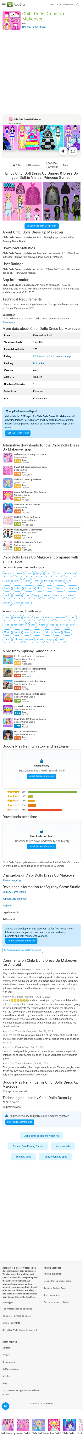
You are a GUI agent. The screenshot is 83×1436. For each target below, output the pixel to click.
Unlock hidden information (41, 776)
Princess (58, 581)
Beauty (7, 603)
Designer (29, 639)
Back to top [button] (75, 1407)
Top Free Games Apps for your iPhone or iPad (21, 1392)
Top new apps (23, 1156)
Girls (68, 581)
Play (27, 603)
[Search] (77, 4)
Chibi (27, 581)
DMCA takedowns (11, 1369)
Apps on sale (63, 1146)
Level (7, 581)
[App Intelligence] (5, 1406)
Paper (72, 625)
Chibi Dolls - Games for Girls (28, 542)
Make (70, 595)
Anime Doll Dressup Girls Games (30, 492)
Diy (72, 617)
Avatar (46, 595)
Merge (39, 573)
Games (17, 581)
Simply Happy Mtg (11, 1323)
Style (36, 617)
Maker (17, 617)
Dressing (29, 588)
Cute (7, 617)
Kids (52, 625)
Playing (50, 639)
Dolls (39, 588)
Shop (48, 573)
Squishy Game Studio (38, 651)
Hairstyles (72, 588)
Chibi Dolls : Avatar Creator (27, 505)
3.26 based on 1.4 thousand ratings (52, 356)
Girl (7, 595)
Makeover (61, 617)
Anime (7, 588)
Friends (61, 639)
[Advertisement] (41, 72)
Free (27, 595)
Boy (7, 639)
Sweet (17, 632)
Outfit (58, 573)
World (27, 617)
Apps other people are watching (41, 1135)
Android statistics (52, 1274)
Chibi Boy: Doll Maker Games (28, 530)
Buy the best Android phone (57, 1302)
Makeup (60, 588)
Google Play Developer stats (57, 1281)
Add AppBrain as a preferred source (23, 950)
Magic (7, 632)
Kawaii (32, 625)
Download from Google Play (42, 226)
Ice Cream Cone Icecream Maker (30, 656)
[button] (41, 912)
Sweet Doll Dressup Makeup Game (30, 467)
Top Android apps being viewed (17, 1309)
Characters (58, 595)
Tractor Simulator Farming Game (30, 669)
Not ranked (39, 363)
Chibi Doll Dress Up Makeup (27, 480)
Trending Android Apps (55, 1288)
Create (17, 595)
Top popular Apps (52, 1295)
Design (57, 632)
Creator (37, 632)
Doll (37, 581)
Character (48, 617)
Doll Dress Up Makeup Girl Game (30, 454)
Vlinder (40, 639)
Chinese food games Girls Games (30, 694)
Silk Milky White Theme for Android (20, 1330)
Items (27, 632)
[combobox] (62, 4)
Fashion (17, 588)
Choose (67, 632)
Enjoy (36, 595)
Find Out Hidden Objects (26, 731)
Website (7, 905)
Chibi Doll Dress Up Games (27, 517)
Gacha (42, 625)
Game (50, 588)
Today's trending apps (55, 1156)
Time (19, 573)
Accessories (20, 625)
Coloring (18, 639)
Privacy (6, 1355)
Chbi (29, 573)
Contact (6, 1348)
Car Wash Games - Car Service (29, 706)
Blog (5, 1383)
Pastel (62, 625)
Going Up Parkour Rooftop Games (30, 681)
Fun (7, 625)
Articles (6, 1376)
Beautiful (8, 573)
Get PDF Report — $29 (18, 433)
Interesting (70, 573)
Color (47, 632)
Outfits (17, 603)
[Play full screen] (73, 151)
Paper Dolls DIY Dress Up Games (30, 719)
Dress (47, 581)
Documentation (10, 1362)
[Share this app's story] (63, 151)
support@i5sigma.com (15, 898)
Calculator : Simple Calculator (17, 1316)
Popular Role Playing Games (28, 1146)
